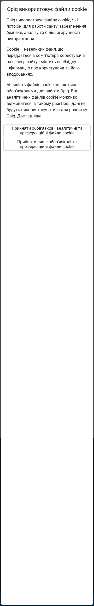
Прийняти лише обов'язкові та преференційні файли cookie (47, 144)
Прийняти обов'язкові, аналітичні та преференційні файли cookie (47, 130)
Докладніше (29, 116)
